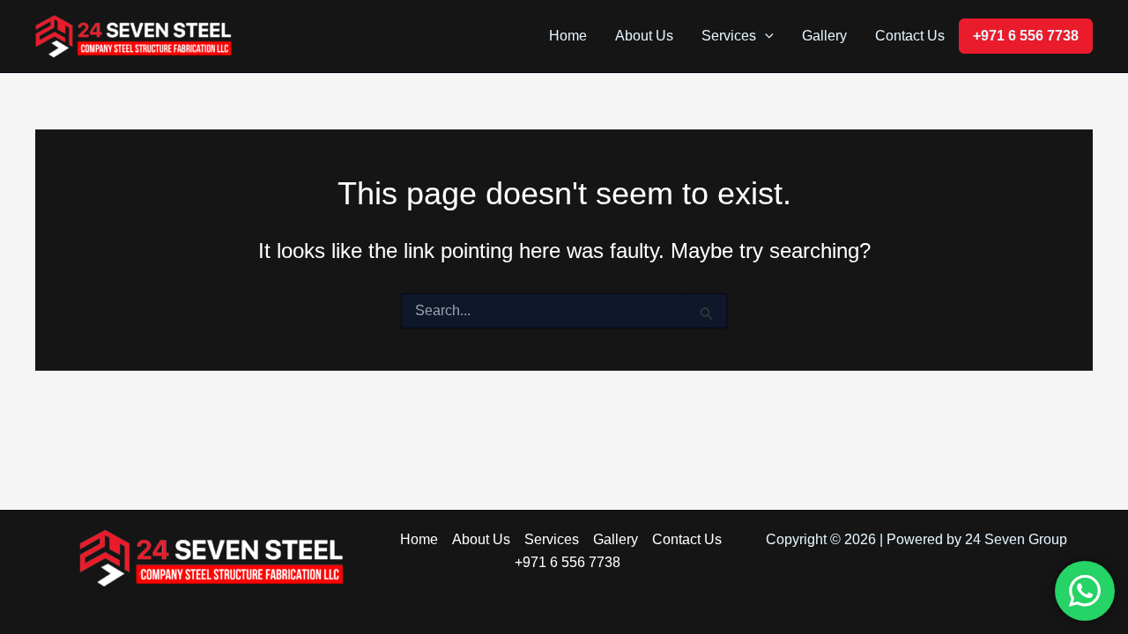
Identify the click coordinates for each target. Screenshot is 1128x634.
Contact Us (910, 35)
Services (728, 35)
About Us (644, 35)
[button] (765, 36)
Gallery (824, 35)
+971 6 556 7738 (1026, 35)
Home (568, 35)
